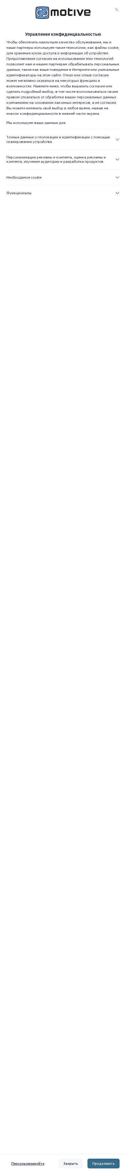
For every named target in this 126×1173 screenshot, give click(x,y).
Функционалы (18, 193)
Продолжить (103, 1163)
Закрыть (70, 1163)
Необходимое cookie (24, 177)
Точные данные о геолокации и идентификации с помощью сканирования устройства (58, 139)
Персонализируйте (27, 1163)
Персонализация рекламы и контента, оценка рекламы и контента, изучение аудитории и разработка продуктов (56, 159)
